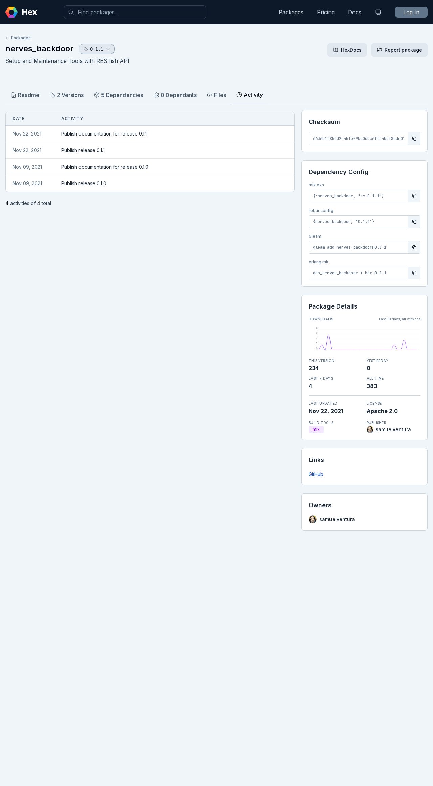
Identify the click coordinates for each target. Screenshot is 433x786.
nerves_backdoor (39, 48)
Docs (354, 12)
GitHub (316, 474)
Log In (411, 12)
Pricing (326, 12)
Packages (291, 12)
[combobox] (135, 12)
